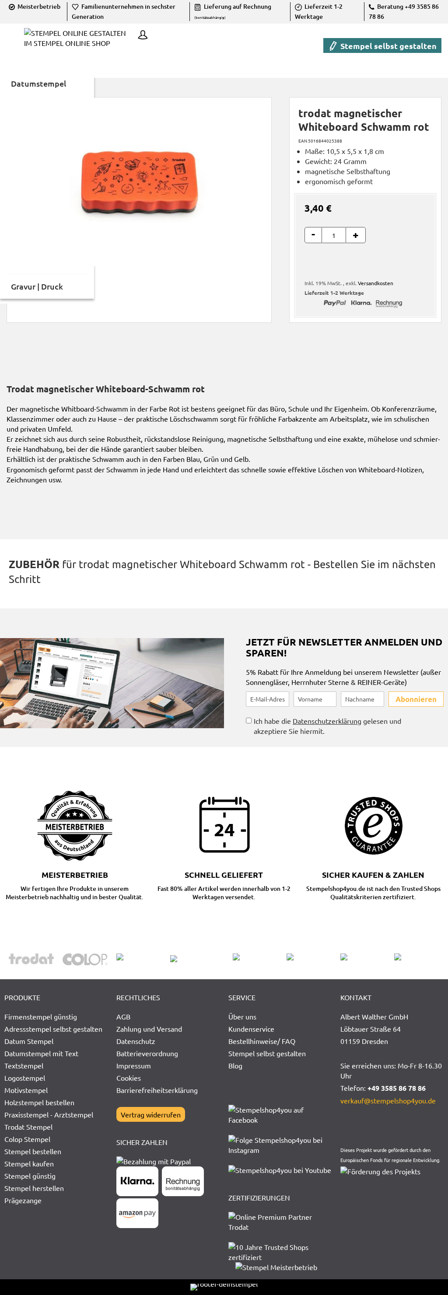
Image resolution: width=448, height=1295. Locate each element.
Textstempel (23, 1065)
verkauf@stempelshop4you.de (388, 1100)
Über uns (242, 1016)
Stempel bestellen (32, 1151)
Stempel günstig (30, 1175)
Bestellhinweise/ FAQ (261, 1041)
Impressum (133, 1065)
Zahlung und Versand (149, 1028)
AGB (123, 1016)
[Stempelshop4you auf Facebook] (280, 1119)
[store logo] (78, 44)
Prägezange (23, 1200)
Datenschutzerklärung (327, 720)
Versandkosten (375, 282)
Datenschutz (135, 1041)
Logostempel (24, 1077)
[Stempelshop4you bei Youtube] (279, 1170)
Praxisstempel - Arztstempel (48, 1114)
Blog (235, 1065)
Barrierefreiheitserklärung (157, 1090)
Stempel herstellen (34, 1187)
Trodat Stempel (28, 1126)
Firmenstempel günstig (40, 1016)
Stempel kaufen (29, 1163)
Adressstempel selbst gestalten (53, 1028)
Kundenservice (251, 1028)
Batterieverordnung (147, 1053)
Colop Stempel (27, 1138)
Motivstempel (26, 1090)
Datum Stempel (28, 1041)
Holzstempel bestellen (39, 1102)
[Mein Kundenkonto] (140, 35)
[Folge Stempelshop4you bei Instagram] (280, 1149)
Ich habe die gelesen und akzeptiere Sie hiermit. (327, 725)
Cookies (128, 1077)
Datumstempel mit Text (41, 1053)
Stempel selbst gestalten (388, 46)
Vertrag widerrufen (151, 1114)
